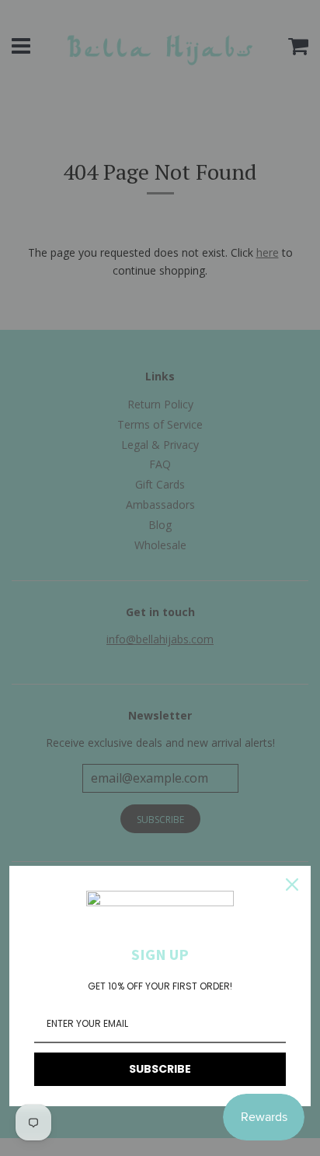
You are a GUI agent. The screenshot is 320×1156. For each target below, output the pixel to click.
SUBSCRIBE (160, 1069)
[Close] (292, 884)
